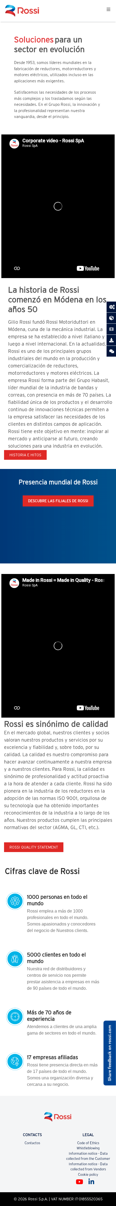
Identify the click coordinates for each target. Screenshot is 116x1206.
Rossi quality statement (33, 847)
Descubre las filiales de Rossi (58, 501)
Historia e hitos (25, 455)
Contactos (32, 1143)
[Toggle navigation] (108, 10)
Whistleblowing (88, 1148)
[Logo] (58, 1119)
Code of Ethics (88, 1143)
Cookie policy (88, 1175)
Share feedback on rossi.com (109, 1053)
